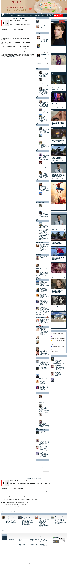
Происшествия (37, 15)
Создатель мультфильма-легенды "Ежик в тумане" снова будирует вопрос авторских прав (44, 454)
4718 (46, 350)
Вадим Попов (42, 340)
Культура (28, 15)
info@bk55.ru (45, 554)
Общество (42, 15)
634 (46, 298)
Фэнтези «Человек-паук (44, 380)
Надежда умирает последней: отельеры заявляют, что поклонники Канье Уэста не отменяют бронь (58, 67)
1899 (62, 143)
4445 (46, 457)
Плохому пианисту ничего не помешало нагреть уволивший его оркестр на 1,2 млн (44, 265)
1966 (46, 378)
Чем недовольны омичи (42, 124)
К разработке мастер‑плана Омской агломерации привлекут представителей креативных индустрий (44, 309)
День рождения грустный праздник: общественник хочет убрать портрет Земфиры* (58, 86)
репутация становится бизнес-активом (44, 349)
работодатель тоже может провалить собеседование (43, 338)
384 (46, 365)
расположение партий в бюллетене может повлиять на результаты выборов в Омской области (44, 344)
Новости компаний (40, 18)
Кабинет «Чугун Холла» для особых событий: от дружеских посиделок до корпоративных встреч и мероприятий (44, 27)
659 (46, 312)
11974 (46, 354)
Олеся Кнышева (43, 328)
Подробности (39, 358)
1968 (62, 160)
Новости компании (22, 546)
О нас (10, 536)
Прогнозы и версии (41, 220)
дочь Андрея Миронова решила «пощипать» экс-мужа (44, 273)
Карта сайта (11, 539)
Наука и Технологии (22, 544)
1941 (46, 323)
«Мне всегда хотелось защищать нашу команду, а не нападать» (44, 363)
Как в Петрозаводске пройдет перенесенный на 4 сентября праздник (58, 347)
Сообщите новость (59, 15)
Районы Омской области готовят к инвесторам (43, 517)
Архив (38, 65)
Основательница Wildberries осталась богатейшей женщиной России (44, 296)
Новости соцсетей (55, 213)
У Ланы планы (39, 68)
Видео (31, 540)
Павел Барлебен (43, 351)
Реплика (38, 33)
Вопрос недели (40, 242)
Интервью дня (39, 150)
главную (9, 49)
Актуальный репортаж (41, 180)
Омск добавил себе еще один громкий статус (43, 353)
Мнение (52, 22)
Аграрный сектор (40, 317)
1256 (46, 437)
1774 (46, 262)
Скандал (53, 54)
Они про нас (42, 536)
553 (46, 292)
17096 (46, 275)
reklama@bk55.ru (46, 557)
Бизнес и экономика (21, 15)
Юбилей (52, 73)
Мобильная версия (50, 15)
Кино (52, 180)
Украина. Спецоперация (42, 97)
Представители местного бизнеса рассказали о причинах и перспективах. (11, 521)
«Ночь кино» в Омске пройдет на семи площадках (58, 141)
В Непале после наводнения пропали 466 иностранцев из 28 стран (58, 337)
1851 (46, 390)
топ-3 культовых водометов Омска (43, 377)
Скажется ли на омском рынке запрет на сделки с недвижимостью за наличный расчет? (27, 518)
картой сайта (13, 51)
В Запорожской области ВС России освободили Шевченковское (58, 350)
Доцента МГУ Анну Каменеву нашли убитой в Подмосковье (57, 334)
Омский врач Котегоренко (42, 361)
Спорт (31, 15)
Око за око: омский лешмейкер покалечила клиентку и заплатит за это (58, 123)
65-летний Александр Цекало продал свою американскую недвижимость (44, 388)
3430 (46, 346)
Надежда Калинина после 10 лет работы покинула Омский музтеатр (44, 448)
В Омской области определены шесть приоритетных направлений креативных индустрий (44, 283)
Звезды (52, 91)
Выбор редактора (6, 513)
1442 (62, 126)
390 (62, 178)
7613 (46, 268)
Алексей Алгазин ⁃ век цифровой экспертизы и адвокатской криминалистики (44, 22)
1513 (46, 384)
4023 (46, 335)
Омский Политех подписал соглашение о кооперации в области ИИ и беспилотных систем (44, 302)
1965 (62, 51)
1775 (61, 370)
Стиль (20, 545)
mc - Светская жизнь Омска (47, 13)
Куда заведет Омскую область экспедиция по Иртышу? (59, 517)
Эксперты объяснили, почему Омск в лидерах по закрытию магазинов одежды (11, 518)
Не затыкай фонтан (43, 374)
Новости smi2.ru (39, 278)
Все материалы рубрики (40, 314)
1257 (62, 89)
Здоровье (53, 162)
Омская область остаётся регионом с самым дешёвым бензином (43, 290)
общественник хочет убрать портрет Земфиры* (44, 370)
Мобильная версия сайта (58, 544)
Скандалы (38, 254)
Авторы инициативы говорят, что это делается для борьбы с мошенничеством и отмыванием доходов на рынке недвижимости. (27, 522)
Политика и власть (12, 15)
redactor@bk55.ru (46, 550)
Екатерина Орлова (43, 347)
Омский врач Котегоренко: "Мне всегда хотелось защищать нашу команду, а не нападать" (58, 175)
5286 (46, 450)
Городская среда (40, 202)
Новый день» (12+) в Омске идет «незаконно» (43, 382)
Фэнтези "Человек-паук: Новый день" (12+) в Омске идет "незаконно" (58, 206)
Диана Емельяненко (44, 336)
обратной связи (12, 56)
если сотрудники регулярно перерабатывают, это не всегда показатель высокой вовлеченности (44, 332)
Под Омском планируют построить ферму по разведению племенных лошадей (44, 321)
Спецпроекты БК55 (40, 393)
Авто (31, 536)
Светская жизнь (54, 19)
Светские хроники (40, 429)
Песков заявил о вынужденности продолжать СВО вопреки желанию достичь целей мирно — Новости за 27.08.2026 (58, 342)
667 (46, 305)
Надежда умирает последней (43, 257)
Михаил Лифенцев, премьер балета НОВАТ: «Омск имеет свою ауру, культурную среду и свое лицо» (58, 48)
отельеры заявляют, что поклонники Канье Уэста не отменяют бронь (44, 260)
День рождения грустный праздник (43, 368)
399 (46, 286)
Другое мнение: (39, 469)
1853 (62, 107)
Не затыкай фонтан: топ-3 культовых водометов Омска (57, 158)
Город (52, 145)
